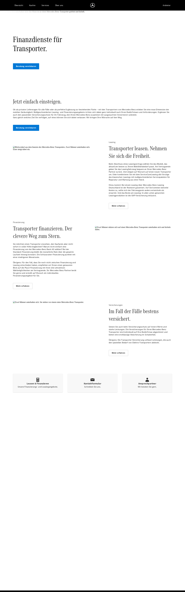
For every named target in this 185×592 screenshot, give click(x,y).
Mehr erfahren (118, 206)
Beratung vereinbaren (26, 66)
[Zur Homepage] (92, 5)
